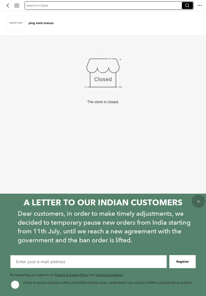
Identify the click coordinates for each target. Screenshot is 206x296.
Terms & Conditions (109, 275)
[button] (7, 5)
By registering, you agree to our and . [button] (66, 275)
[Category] (16, 5)
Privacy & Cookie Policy (72, 275)
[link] (16, 23)
